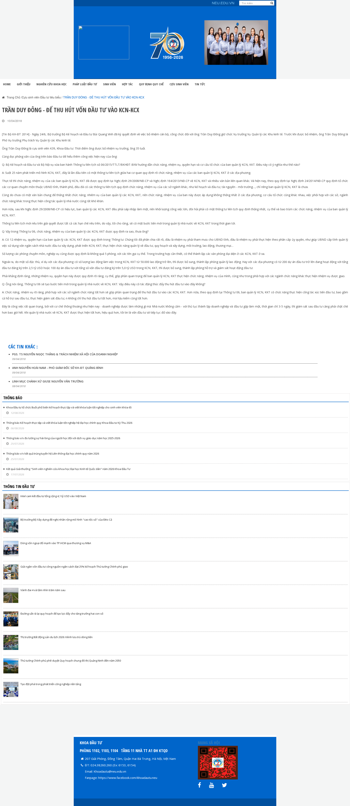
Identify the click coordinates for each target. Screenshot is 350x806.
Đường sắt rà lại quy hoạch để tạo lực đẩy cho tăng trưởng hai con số (61, 613)
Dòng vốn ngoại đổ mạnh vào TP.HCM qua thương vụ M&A (55, 543)
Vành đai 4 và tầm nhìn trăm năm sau (42, 590)
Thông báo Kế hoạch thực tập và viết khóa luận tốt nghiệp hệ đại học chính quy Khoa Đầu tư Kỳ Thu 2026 (69, 423)
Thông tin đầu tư (19, 486)
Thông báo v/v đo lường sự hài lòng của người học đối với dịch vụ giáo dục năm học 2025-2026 (63, 438)
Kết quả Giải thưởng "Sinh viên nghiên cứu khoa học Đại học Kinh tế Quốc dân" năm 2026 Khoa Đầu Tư (68, 469)
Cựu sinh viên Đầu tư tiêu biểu (41, 97)
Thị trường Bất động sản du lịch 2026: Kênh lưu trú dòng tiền (56, 637)
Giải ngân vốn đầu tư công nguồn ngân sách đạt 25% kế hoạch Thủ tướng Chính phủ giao (74, 566)
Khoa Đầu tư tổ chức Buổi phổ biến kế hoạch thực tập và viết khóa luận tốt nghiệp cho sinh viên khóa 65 (69, 407)
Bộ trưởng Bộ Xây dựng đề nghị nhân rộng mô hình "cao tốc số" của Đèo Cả (66, 519)
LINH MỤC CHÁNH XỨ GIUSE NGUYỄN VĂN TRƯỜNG (47, 381)
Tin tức (200, 84)
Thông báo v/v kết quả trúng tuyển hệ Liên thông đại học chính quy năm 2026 (52, 453)
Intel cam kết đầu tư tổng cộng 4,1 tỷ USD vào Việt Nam (53, 496)
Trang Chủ (13, 97)
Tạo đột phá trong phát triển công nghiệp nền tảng (50, 684)
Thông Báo (12, 398)
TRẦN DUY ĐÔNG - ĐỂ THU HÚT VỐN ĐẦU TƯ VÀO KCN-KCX (103, 97)
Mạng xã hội (209, 742)
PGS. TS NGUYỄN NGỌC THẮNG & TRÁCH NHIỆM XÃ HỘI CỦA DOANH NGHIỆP (65, 354)
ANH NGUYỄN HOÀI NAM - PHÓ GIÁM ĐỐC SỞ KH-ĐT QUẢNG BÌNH (57, 368)
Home (7, 84)
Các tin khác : (23, 346)
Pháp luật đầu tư (85, 84)
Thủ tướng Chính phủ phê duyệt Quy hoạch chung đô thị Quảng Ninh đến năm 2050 (70, 660)
